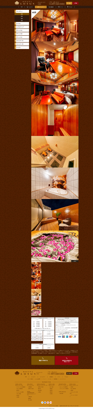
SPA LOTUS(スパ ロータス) (30, 385)
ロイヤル (18, 23)
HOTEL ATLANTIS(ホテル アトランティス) (42, 385)
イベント (44, 379)
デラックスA (19, 30)
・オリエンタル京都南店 (20, 386)
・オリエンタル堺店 (20, 392)
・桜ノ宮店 (51, 386)
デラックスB (19, 33)
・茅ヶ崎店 (29, 400)
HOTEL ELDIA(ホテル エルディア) (73, 385)
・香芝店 (50, 392)
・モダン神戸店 (73, 388)
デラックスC (19, 37)
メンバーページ (63, 379)
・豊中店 (17, 390)
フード (61, 7)
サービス (18, 47)
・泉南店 (50, 388)
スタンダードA (19, 40)
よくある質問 (37, 379)
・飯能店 (29, 398)
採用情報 (55, 379)
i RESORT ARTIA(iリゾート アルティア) (63, 385)
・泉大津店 (61, 393)
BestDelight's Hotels (46, 382)
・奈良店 (17, 395)
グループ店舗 (30, 379)
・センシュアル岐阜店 (63, 386)
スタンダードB (19, 44)
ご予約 (75, 3)
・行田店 (71, 386)
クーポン (69, 3)
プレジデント (19, 11)
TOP (22, 7)
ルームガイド (41, 7)
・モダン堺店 (18, 393)
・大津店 (17, 397)
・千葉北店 (29, 396)
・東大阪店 (39, 390)
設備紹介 (52, 7)
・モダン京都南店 (19, 388)
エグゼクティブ (20, 27)
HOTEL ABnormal (62, 391)
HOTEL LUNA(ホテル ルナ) (52, 385)
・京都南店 (29, 386)
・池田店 (50, 390)
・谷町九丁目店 (30, 388)
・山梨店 (71, 390)
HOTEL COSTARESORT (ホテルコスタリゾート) (31, 393)
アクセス (70, 7)
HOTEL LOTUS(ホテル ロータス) (19, 385)
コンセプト (30, 7)
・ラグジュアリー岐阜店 (63, 388)
